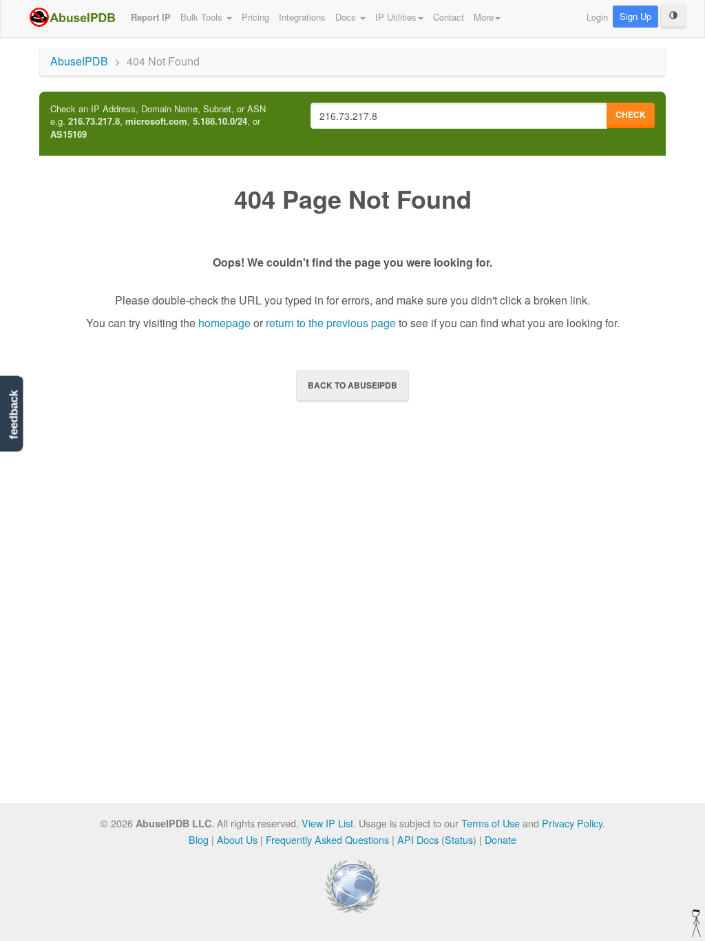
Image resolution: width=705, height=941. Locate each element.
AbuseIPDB (79, 61)
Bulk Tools (202, 16)
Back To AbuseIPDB (352, 385)
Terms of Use (490, 823)
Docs (347, 16)
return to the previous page (331, 323)
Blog (199, 839)
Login (597, 16)
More (484, 16)
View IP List (327, 823)
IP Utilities (396, 16)
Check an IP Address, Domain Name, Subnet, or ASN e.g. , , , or (158, 122)
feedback (13, 414)
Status (459, 839)
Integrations (302, 16)
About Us (237, 839)
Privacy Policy (572, 823)
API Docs (418, 839)
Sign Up (635, 16)
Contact (448, 16)
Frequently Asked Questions (327, 839)
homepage (224, 323)
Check (630, 114)
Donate (500, 839)
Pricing (255, 16)
